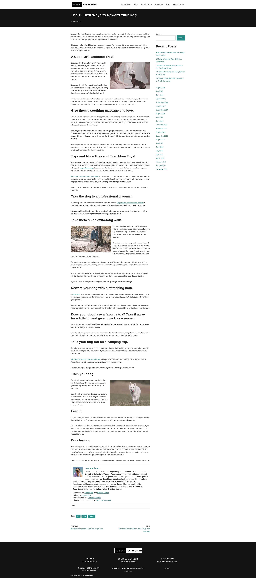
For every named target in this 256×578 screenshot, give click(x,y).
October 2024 (161, 99)
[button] (131, 4)
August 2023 (160, 114)
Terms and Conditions (89, 561)
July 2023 (159, 117)
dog (78, 516)
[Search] (183, 4)
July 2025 (159, 91)
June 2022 (159, 147)
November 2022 (161, 128)
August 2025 (160, 88)
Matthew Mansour (104, 500)
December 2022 (161, 125)
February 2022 (161, 162)
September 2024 (162, 102)
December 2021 (161, 169)
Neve (73, 575)
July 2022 (159, 143)
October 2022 (161, 132)
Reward (91, 516)
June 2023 (159, 121)
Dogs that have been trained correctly (130, 203)
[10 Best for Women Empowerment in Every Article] (84, 4)
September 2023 (162, 110)
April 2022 (159, 154)
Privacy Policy (89, 558)
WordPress (89, 575)
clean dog (75, 294)
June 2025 (159, 95)
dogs (84, 516)
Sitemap (167, 568)
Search (158, 34)
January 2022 (161, 165)
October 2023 (161, 106)
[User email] (73, 505)
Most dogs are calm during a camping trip (85, 359)
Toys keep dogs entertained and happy (84, 176)
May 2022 (159, 151)
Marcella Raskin (94, 498)
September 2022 (162, 136)
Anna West (88, 493)
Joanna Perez (77, 21)
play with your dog (86, 168)
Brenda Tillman (103, 493)
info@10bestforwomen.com (167, 561)
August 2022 (160, 140)
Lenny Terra (86, 495)
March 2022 (160, 158)
